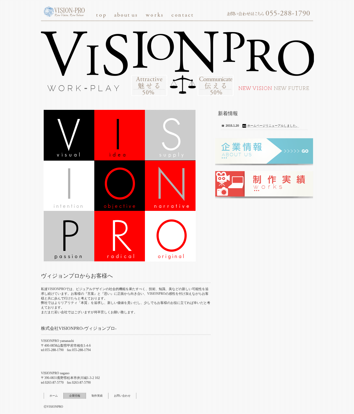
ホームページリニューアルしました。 (273, 125)
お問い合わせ (122, 395)
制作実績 (97, 395)
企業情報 (74, 395)
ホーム (54, 395)
